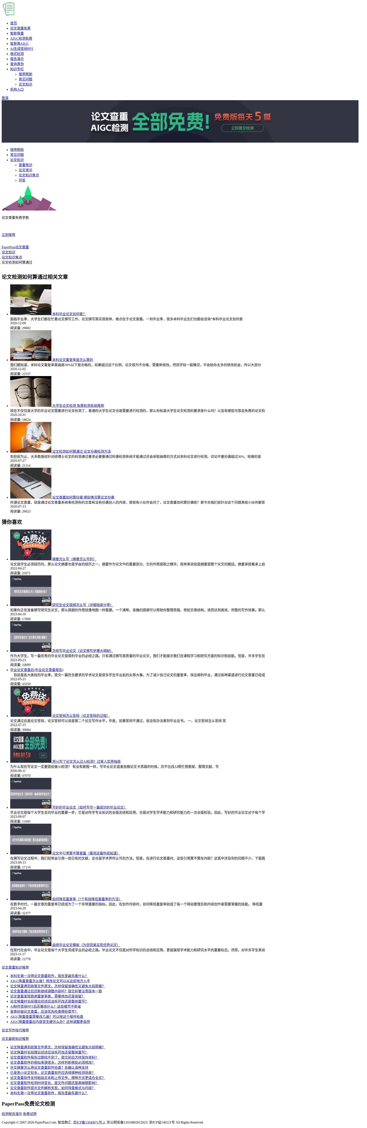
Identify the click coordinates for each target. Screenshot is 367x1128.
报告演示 (17, 59)
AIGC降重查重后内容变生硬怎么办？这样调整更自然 (50, 1022)
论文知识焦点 (29, 175)
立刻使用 (8, 235)
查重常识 (25, 165)
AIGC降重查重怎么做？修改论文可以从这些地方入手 (50, 981)
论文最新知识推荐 (15, 1039)
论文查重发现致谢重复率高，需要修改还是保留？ (47, 996)
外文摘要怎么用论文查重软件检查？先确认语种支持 (49, 1067)
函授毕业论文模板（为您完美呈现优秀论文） (86, 945)
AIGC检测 (21, 38)
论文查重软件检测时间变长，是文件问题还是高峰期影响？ (54, 1083)
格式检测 (17, 54)
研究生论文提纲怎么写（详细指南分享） (82, 605)
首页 (13, 23)
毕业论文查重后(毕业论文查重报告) (36, 670)
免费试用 (30, 1114)
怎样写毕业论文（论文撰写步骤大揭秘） (82, 651)
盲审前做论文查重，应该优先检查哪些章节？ (44, 1011)
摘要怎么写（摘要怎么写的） (74, 559)
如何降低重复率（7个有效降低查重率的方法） (87, 899)
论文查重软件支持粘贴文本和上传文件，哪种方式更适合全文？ (57, 1078)
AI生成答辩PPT (21, 49)
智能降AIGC (19, 43)
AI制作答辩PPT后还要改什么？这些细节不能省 (45, 1006)
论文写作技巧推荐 (15, 1030)
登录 (5, 98)
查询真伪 (17, 64)
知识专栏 (17, 69)
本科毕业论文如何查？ (69, 314)
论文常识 (25, 170)
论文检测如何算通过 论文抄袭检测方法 (81, 451)
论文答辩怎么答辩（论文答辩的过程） (81, 716)
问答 (22, 180)
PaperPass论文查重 (15, 247)
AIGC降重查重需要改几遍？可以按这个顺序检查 (46, 1016)
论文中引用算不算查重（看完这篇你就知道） (86, 853)
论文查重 (20, 28)
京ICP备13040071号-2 (89, 1122)
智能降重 (17, 33)
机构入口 (17, 89)
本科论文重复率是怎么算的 (72, 360)
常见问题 (25, 79)
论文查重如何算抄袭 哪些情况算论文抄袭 (83, 497)
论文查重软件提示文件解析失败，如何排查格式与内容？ (52, 1088)
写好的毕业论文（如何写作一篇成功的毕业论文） (89, 807)
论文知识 (25, 84)
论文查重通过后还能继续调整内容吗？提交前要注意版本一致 (56, 991)
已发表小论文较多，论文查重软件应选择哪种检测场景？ (52, 1073)
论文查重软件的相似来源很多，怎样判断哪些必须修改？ (52, 1062)
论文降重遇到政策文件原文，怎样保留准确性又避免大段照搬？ (57, 986)
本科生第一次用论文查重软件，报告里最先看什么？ (49, 976)
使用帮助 (25, 74)
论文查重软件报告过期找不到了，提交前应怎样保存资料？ (54, 1057)
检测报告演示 (12, 1114)
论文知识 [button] (17, 160)
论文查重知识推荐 (15, 967)
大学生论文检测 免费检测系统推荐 (78, 405)
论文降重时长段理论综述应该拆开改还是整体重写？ (49, 1001)
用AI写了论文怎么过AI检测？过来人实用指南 (86, 761)
